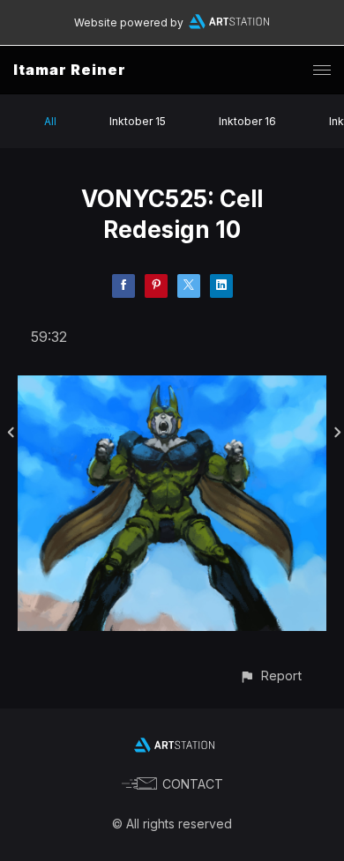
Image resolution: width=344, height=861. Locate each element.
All (50, 121)
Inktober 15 (137, 121)
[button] (270, 675)
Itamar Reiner (69, 69)
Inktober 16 (247, 121)
